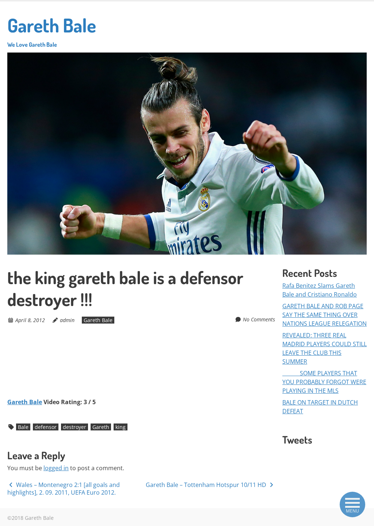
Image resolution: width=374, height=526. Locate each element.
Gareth (100, 426)
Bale (23, 426)
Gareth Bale (51, 30)
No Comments (259, 319)
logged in (56, 468)
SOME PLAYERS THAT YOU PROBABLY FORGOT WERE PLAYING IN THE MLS (324, 382)
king (120, 426)
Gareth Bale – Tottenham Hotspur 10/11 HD (207, 485)
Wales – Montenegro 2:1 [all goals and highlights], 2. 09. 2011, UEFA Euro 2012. (63, 488)
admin (67, 320)
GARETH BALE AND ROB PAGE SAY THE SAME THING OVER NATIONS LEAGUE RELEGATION (324, 315)
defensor (46, 426)
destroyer (74, 426)
